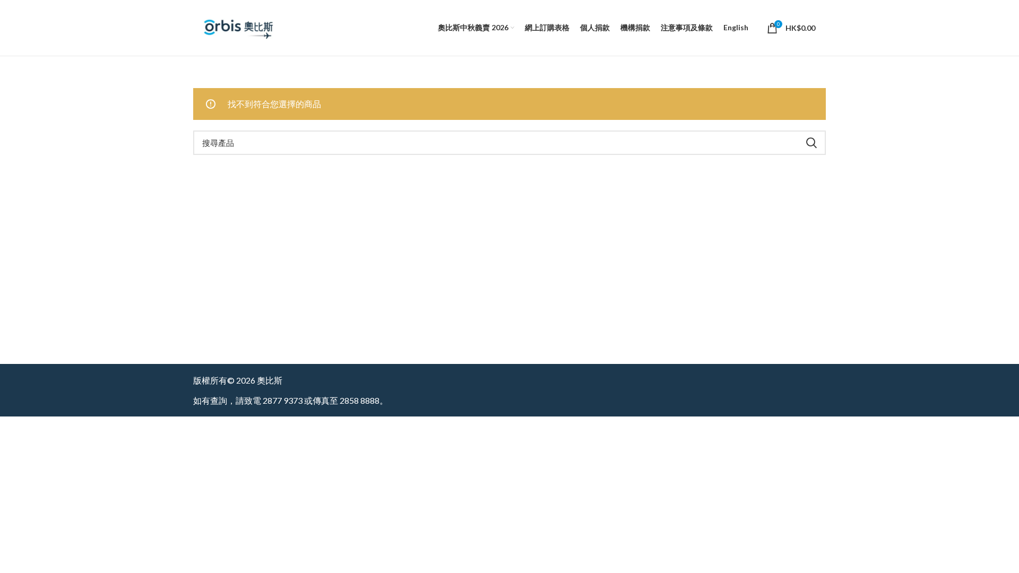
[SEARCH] (811, 143)
